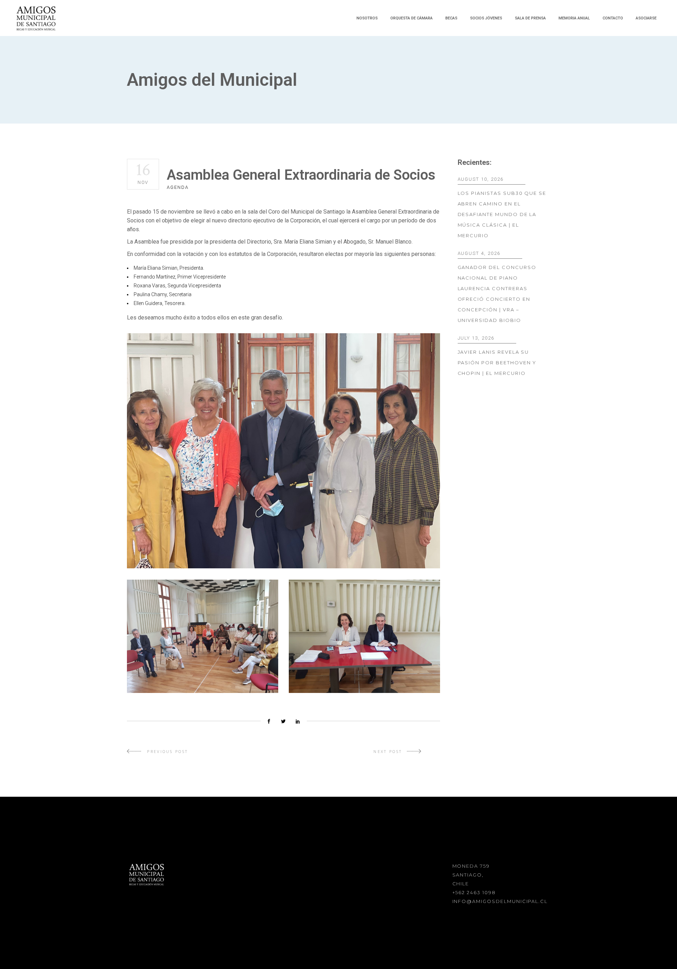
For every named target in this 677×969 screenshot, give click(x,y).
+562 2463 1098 (474, 892)
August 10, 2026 (481, 179)
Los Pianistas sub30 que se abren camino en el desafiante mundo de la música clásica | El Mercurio (502, 214)
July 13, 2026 (476, 338)
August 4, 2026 (479, 253)
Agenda (178, 187)
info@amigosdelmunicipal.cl (500, 901)
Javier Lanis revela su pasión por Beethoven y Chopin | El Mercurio (497, 362)
